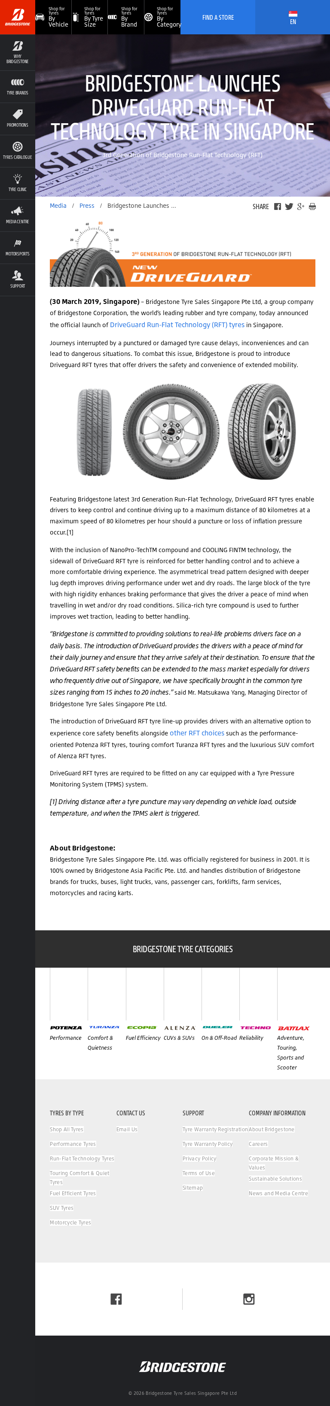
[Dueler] (220, 994)
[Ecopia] (145, 994)
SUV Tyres (61, 1208)
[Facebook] (277, 206)
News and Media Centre (278, 1193)
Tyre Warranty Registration (215, 1129)
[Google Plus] (301, 206)
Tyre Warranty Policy (207, 1144)
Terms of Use (199, 1173)
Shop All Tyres (66, 1129)
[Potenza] (69, 994)
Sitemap (193, 1187)
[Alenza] (183, 994)
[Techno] (258, 994)
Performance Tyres (73, 1144)
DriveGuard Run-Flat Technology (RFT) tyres (177, 324)
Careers (258, 1144)
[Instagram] (249, 1299)
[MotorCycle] (296, 994)
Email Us (127, 1129)
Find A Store (218, 17)
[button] (17, 52)
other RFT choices (197, 733)
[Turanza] (106, 994)
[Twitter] (289, 206)
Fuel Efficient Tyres (73, 1193)
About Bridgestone (271, 1129)
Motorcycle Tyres (70, 1222)
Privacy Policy (199, 1158)
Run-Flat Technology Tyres (82, 1158)
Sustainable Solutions (275, 1178)
